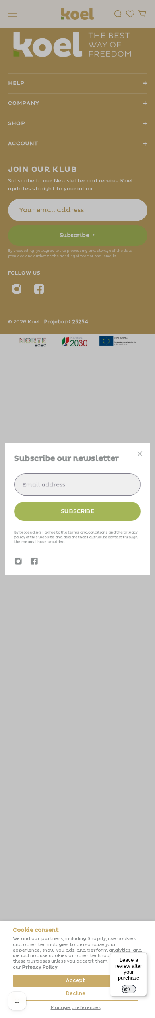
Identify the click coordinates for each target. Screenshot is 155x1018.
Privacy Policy (40, 967)
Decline (75, 994)
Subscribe (77, 511)
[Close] (140, 453)
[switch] (129, 989)
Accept (75, 981)
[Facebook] (34, 561)
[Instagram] (18, 561)
